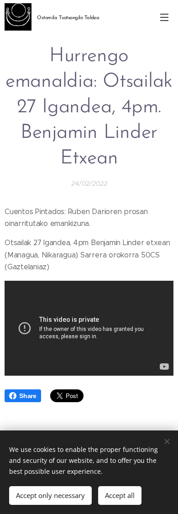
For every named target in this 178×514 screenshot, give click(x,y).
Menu (164, 17)
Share (28, 395)
